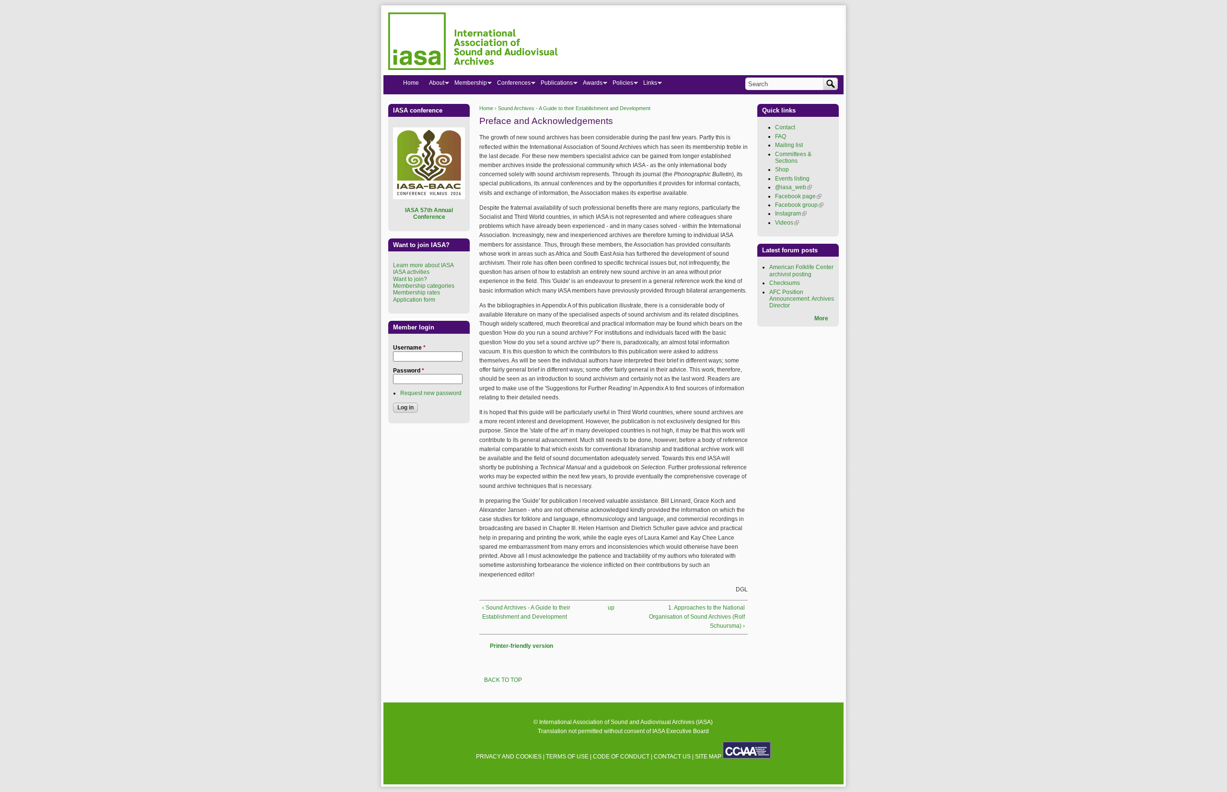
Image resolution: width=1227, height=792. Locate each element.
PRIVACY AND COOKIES (509, 756)
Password (408, 370)
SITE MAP (708, 756)
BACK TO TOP (503, 680)
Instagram (791, 213)
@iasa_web (793, 187)
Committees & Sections (793, 157)
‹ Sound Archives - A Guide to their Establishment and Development (526, 612)
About (434, 84)
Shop (782, 169)
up (611, 607)
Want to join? (410, 279)
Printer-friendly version (521, 646)
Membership (468, 84)
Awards (590, 84)
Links (647, 84)
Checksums (784, 283)
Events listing (792, 178)
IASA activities (411, 272)
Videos (787, 222)
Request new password (431, 393)
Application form (414, 299)
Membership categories (423, 286)
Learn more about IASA (423, 265)
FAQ (780, 136)
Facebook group (799, 205)
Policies (620, 84)
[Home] (473, 42)
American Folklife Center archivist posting (801, 270)
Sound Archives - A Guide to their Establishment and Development (574, 108)
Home (486, 108)
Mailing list (789, 145)
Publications (554, 84)
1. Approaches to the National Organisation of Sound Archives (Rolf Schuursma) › (697, 616)
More (821, 318)
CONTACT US (672, 756)
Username (409, 347)
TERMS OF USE (567, 756)
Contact (785, 127)
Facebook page (798, 196)
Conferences (511, 84)
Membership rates (416, 292)
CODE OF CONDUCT (621, 756)
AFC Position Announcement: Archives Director (801, 299)
